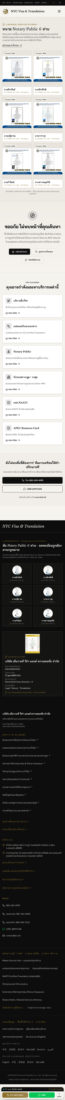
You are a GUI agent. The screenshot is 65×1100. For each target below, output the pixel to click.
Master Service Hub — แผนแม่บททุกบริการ (21, 960)
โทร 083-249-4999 (34, 480)
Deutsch (41, 1049)
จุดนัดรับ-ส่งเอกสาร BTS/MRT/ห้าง (17, 871)
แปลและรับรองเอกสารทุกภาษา (15, 968)
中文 (4, 1049)
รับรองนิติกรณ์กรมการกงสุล (45, 968)
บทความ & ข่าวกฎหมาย (12, 1029)
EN (60, 3)
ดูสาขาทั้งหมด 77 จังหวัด (13, 862)
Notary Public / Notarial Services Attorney (22, 999)
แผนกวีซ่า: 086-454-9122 (18, 922)
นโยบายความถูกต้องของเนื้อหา (15, 888)
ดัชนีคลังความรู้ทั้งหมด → (13, 1007)
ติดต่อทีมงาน (34, 259)
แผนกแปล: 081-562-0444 (18, 914)
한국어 (21, 1049)
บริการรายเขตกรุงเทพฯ (12, 1036)
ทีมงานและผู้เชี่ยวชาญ (12, 879)
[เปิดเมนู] (59, 11)
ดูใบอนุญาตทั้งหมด (10, 45)
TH (53, 3)
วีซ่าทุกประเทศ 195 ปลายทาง (15, 984)
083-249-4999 (13, 905)
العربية (50, 1049)
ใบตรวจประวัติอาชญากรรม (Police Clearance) (23, 992)
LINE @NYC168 (34, 489)
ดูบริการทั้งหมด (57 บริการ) (14, 821)
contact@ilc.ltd (40, 497)
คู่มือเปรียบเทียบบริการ (36, 1029)
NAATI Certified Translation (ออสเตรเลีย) (21, 976)
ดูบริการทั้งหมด (46, 251)
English (5, 1062)
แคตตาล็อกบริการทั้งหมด (13, 829)
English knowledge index (39, 1007)
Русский (31, 1049)
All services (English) (36, 1036)
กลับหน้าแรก (21, 251)
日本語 (12, 1049)
